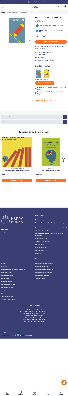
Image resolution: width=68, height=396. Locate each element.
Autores (3, 291)
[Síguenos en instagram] (40, 104)
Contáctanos (39, 244)
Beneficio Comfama (41, 238)
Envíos (37, 220)
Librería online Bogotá (8, 285)
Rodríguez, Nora (51, 168)
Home (3, 12)
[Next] (63, 160)
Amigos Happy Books (7, 297)
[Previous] (4, 160)
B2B (2, 294)
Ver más (43, 2)
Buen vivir (4, 267)
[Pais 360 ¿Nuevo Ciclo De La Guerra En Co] (17, 152)
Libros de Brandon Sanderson (44, 270)
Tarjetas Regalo (40, 279)
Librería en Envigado (7, 288)
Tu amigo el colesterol (8, 300)
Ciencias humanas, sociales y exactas (13, 270)
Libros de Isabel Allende (42, 276)
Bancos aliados (47, 31)
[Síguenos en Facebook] (36, 104)
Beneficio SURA (39, 253)
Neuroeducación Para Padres (51, 170)
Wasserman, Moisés (45, 52)
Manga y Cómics (6, 282)
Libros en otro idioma (7, 276)
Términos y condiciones (42, 241)
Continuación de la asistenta (44, 263)
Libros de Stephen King (42, 267)
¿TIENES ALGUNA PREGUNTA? (44, 100)
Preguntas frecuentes (42, 247)
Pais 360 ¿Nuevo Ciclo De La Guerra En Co (17, 170)
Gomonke (36, 333)
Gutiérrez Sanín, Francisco (17, 168)
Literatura (4, 263)
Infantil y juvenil (6, 273)
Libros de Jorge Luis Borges (43, 273)
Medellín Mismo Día (41, 250)
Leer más (42, 48)
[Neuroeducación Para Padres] (51, 152)
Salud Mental (5, 279)
